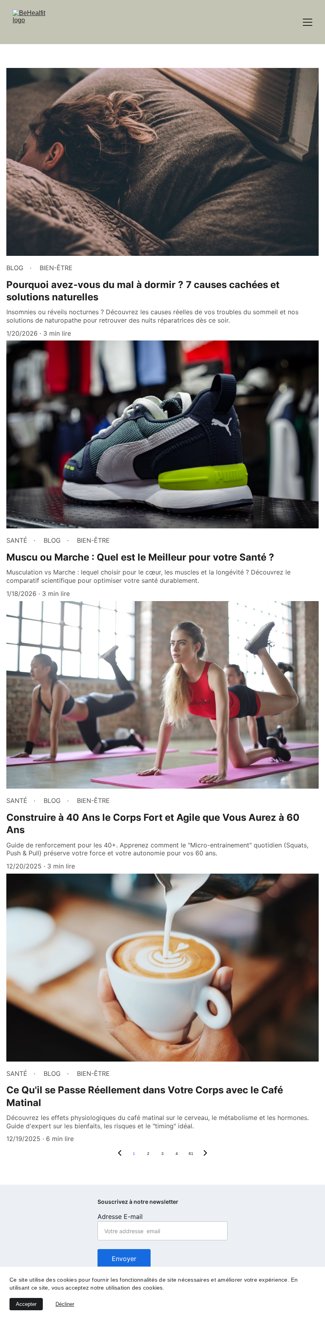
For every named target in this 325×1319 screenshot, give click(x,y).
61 (191, 1153)
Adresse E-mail (120, 1216)
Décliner (64, 1304)
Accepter (26, 1304)
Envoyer (124, 1259)
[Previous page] (120, 1154)
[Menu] (307, 22)
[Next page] (205, 1154)
